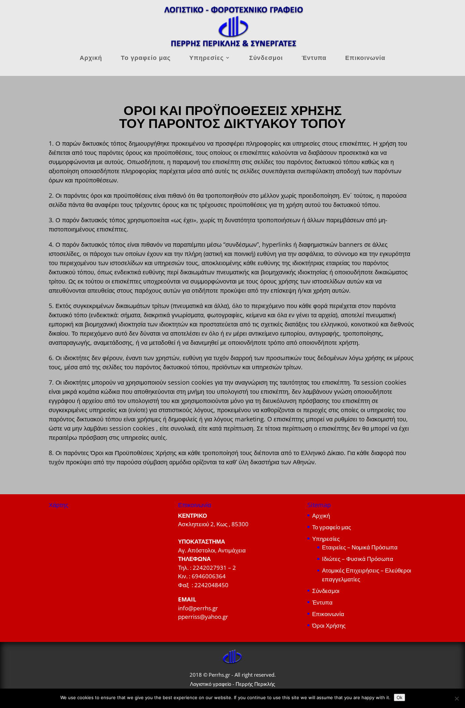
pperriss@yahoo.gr (203, 617)
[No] (456, 698)
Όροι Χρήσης (329, 625)
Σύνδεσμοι (266, 58)
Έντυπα (314, 58)
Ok (399, 697)
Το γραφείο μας (146, 58)
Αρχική (91, 58)
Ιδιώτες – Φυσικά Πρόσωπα (357, 559)
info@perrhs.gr (198, 608)
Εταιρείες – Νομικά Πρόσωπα (360, 547)
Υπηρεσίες (206, 58)
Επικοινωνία (365, 58)
